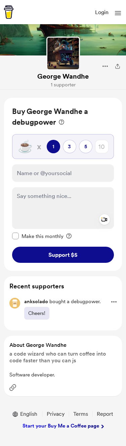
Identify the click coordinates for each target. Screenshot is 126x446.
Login (102, 12)
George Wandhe (63, 76)
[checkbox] (38, 236)
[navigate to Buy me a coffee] (8, 12)
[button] (118, 13)
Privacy (56, 414)
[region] (63, 184)
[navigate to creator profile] (63, 53)
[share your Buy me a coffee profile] (118, 66)
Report (105, 414)
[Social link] (12, 387)
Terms (80, 414)
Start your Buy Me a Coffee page (61, 426)
